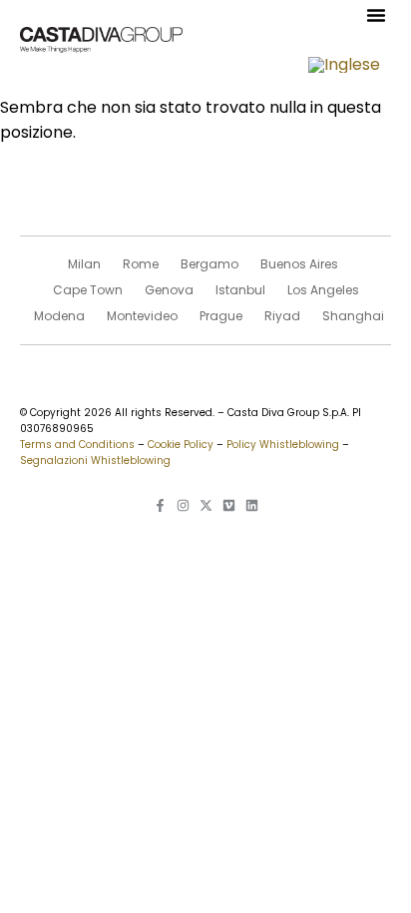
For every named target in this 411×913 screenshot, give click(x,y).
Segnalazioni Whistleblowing (95, 460)
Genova (169, 289)
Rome (141, 263)
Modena (59, 315)
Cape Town (88, 289)
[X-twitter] (206, 505)
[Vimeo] (228, 505)
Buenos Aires (299, 263)
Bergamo (209, 263)
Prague (221, 315)
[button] (376, 15)
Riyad (282, 315)
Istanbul (240, 289)
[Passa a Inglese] (344, 65)
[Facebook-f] (160, 505)
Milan (84, 263)
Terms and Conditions (77, 444)
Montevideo (142, 315)
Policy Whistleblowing (282, 444)
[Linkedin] (251, 505)
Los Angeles (323, 289)
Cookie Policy (180, 444)
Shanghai (353, 315)
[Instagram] (183, 505)
